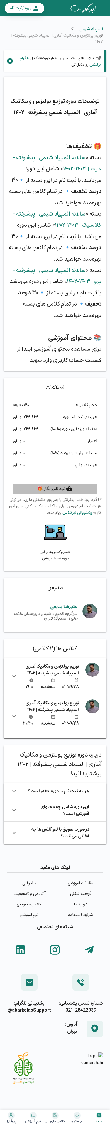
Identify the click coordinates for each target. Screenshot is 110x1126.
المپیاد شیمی (91, 29)
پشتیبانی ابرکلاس (77, 512)
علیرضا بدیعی (64, 607)
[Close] (10, 61)
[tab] (83, 8)
